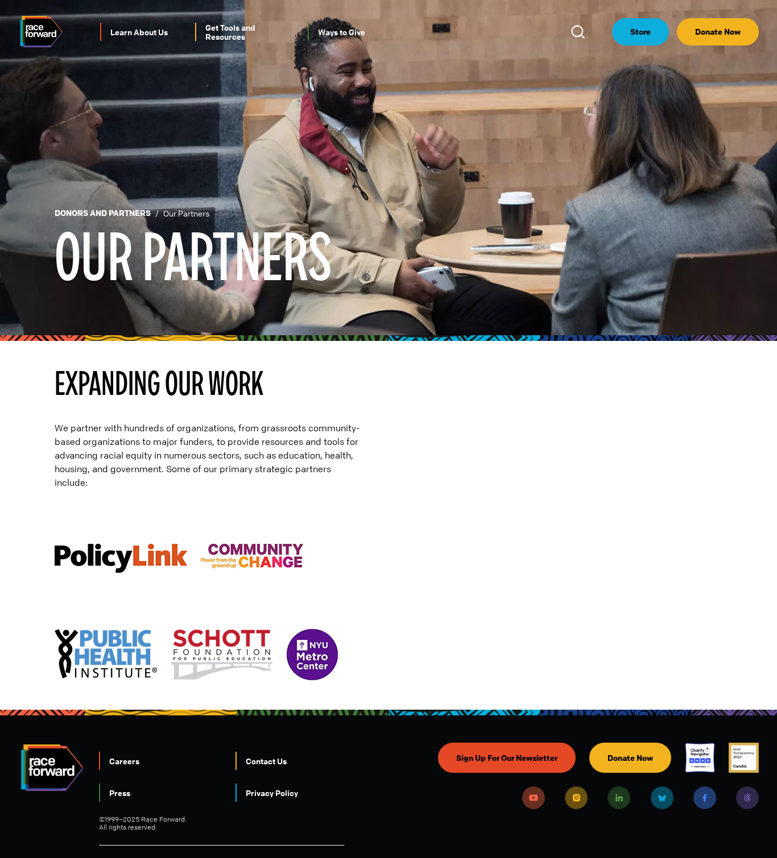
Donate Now (718, 31)
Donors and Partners (103, 213)
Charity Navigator (700, 758)
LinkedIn (618, 797)
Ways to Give (341, 31)
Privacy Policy (272, 792)
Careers (124, 760)
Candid (744, 758)
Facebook (704, 797)
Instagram (576, 797)
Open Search (579, 32)
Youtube (533, 797)
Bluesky (662, 797)
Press (119, 792)
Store (640, 31)
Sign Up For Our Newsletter (506, 757)
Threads (747, 797)
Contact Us (266, 760)
